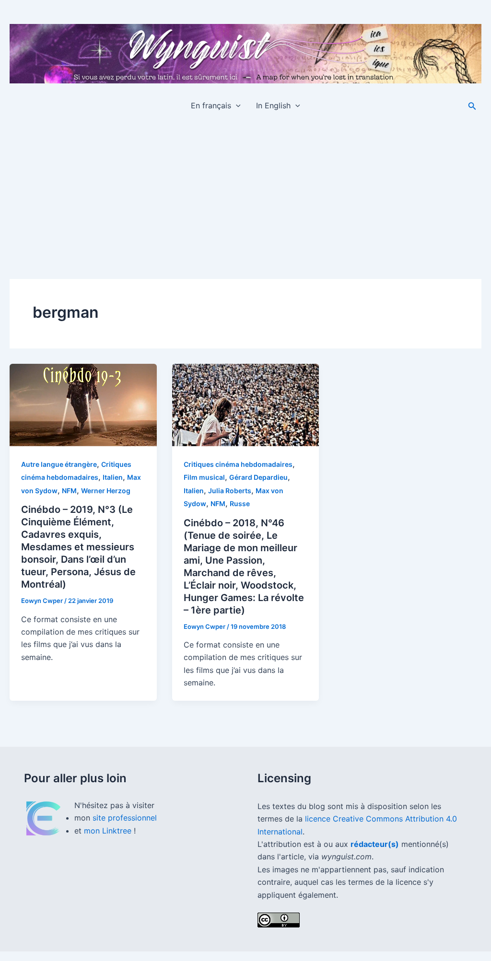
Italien (113, 477)
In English (273, 105)
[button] (236, 105)
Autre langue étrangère (59, 464)
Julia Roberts (229, 490)
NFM (69, 490)
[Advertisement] (245, 192)
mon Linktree (109, 830)
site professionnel (125, 817)
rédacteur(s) (375, 844)
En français (211, 105)
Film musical (204, 477)
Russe (240, 503)
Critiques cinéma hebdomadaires (238, 464)
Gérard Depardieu (258, 477)
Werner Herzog (105, 490)
